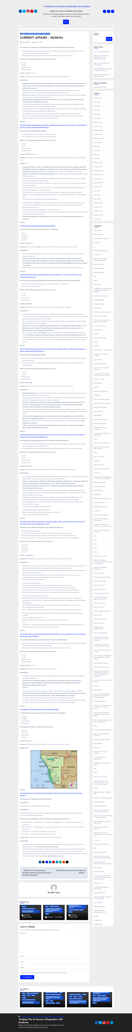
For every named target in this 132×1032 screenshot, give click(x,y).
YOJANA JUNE (98, 924)
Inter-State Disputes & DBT (102, 51)
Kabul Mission (98, 690)
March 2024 (97, 199)
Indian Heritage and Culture (102, 611)
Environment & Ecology (101, 419)
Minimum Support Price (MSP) (102, 730)
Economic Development (101, 391)
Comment (23, 933)
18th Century (98, 230)
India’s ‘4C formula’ (99, 585)
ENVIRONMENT (98, 415)
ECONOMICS (97, 395)
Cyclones (96, 334)
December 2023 (98, 211)
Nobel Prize (97, 747)
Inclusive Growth (99, 573)
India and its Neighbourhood (102, 577)
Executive (97, 460)
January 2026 (98, 126)
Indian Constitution (99, 603)
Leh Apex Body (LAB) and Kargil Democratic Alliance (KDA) (101, 714)
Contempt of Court (99, 326)
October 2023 (98, 219)
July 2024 (97, 191)
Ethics (96, 452)
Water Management (99, 906)
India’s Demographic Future (102, 593)
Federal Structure (99, 464)
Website (22, 967)
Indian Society (98, 615)
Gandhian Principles (100, 482)
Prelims (27, 33)
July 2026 (97, 102)
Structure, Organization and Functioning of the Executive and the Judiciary (102, 877)
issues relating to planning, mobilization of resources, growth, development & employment (53, 910)
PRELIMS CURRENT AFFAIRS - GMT (40, 33)
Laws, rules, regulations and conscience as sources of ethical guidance (102, 695)
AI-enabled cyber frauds (101, 250)
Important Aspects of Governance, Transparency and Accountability (103, 561)
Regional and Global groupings (103, 798)
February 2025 (98, 162)
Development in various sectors (103, 350)
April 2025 (97, 158)
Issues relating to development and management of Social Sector (75, 906)
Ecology (96, 387)
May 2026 (97, 110)
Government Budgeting (101, 515)
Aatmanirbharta (98, 234)
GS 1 (95, 536)
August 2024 (98, 187)
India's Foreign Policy (100, 581)
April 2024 (97, 195)
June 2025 (97, 150)
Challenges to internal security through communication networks (103, 290)
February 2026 (98, 122)
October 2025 (98, 134)
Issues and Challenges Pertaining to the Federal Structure (101, 638)
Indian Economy (54, 906)
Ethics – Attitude (99, 456)
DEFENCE (96, 346)
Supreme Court (98, 883)
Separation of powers (100, 852)
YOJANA (96, 916)
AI (94, 246)
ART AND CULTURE (99, 264)
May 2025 (97, 154)
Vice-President (98, 902)
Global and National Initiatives (103, 498)
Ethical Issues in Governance (102, 443)
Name (22, 956)
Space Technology (99, 871)
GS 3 (95, 544)
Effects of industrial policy (102, 399)
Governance (97, 510)
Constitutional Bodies (100, 316)
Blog (22, 33)
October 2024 (98, 178)
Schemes (96, 840)
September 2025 (99, 138)
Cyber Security (98, 330)
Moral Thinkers (98, 743)
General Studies (98, 490)
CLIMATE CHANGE (99, 300)
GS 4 (47, 906)
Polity (23, 906)
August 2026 (98, 98)
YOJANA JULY (98, 920)
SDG (95, 848)
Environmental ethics (100, 423)
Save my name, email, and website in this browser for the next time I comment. (44, 972)
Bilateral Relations (99, 272)
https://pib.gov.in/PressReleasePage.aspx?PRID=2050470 (37, 226)
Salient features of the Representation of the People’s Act (103, 834)
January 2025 (98, 166)
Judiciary (96, 686)
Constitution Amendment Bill (102, 312)
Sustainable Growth (100, 893)
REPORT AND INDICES (100, 806)
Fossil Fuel (97, 473)
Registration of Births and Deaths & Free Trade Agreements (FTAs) (101, 57)
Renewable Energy (99, 802)
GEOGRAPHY (97, 494)
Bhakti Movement (99, 268)
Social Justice (98, 867)
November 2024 (98, 174)
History (96, 552)
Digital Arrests (98, 359)
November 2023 (98, 215)
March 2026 (97, 118)
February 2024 (98, 203)
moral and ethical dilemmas (102, 739)
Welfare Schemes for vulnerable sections (28, 911)
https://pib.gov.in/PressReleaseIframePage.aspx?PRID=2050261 (39, 709)
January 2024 (98, 207)
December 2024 (98, 170)
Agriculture (97, 242)
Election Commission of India (102, 403)
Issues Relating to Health (76, 909)
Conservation (98, 308)
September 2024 (99, 182)
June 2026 (97, 106)
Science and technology (101, 844)
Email (22, 961)
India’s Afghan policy (100, 589)
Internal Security (99, 623)
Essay (95, 439)
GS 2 (95, 540)
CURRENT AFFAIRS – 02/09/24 (41, 37)
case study (97, 284)
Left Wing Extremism (100, 701)
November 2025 (98, 130)
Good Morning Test (99, 502)
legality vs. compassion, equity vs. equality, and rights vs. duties (103, 707)
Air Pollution (97, 254)
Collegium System (99, 304)
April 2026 (97, 114)
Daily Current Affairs (100, 338)
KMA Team (27, 42)
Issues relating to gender (101, 663)
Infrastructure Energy (100, 619)
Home (66, 21)
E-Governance (98, 383)
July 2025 (97, 146)
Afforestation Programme (101, 238)
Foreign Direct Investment (101, 469)
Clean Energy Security (100, 296)
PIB (95, 768)
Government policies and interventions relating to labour (53, 997)
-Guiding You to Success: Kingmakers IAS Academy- (66, 11)
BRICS (95, 280)
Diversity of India (99, 379)
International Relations (100, 633)
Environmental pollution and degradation (101, 993)
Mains (47, 913)
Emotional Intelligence (100, 407)
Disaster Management (100, 363)
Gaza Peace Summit (100, 486)
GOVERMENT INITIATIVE (100, 506)
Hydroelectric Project (100, 556)
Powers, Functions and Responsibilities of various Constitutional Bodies (101, 782)
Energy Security (98, 411)
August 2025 (98, 142)
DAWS (95, 342)
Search (96, 34)
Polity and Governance (28, 908)
